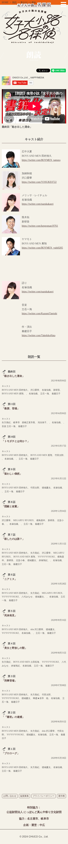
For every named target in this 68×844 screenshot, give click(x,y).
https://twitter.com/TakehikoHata (38, 335)
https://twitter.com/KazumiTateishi (39, 313)
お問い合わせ (9, 796)
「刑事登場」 (9, 680)
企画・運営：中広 (34, 824)
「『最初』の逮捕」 (13, 717)
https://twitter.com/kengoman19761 (40, 225)
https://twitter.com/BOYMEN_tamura (41, 160)
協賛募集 (24, 796)
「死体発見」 (9, 615)
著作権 (61, 796)
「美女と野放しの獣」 (14, 648)
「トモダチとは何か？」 (16, 441)
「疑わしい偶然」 (12, 473)
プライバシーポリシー (43, 796)
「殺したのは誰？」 (13, 539)
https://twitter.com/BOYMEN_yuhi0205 (42, 247)
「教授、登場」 (11, 408)
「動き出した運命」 (13, 376)
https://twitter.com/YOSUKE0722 (39, 182)
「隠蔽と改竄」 (11, 506)
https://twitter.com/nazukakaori (37, 204)
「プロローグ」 (11, 753)
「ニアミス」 (9, 579)
